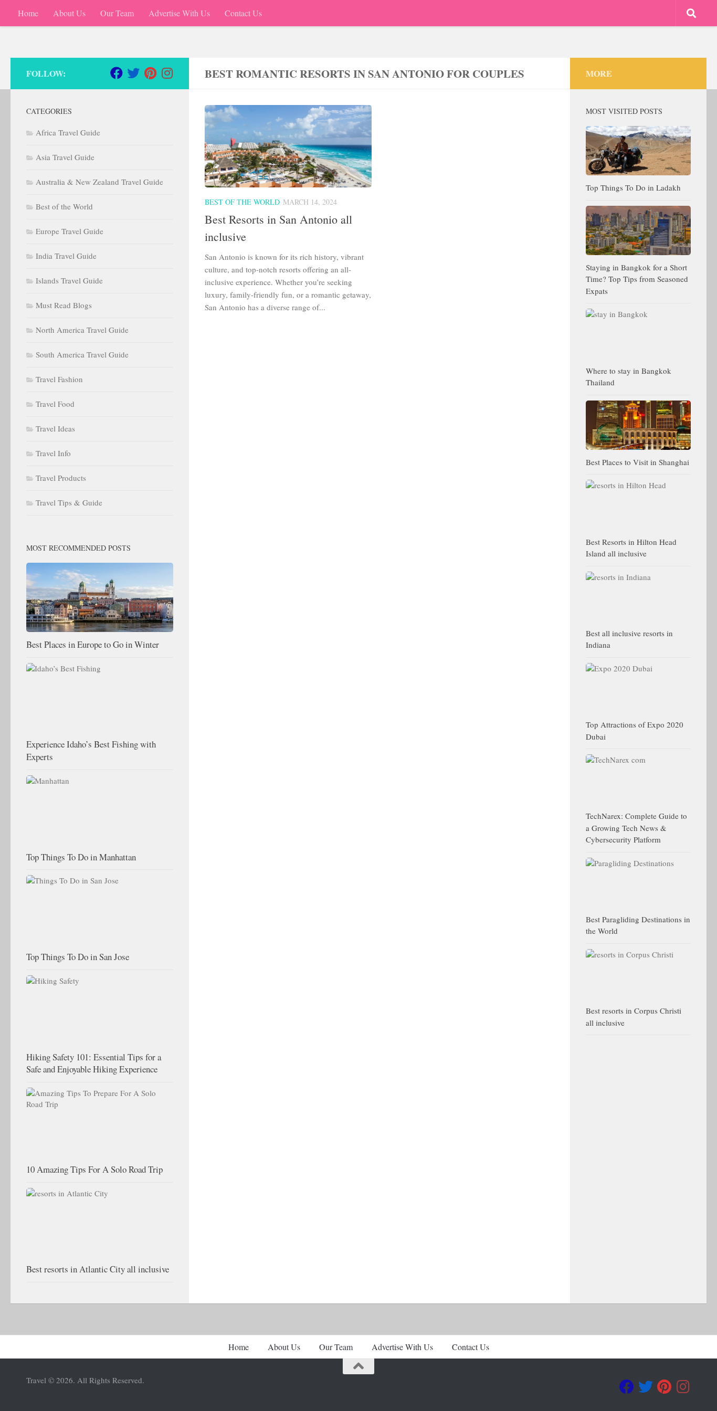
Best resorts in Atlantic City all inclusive (97, 1269)
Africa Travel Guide (68, 132)
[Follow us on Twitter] (133, 73)
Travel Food (55, 403)
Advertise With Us (179, 12)
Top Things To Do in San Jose (77, 957)
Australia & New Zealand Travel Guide (99, 181)
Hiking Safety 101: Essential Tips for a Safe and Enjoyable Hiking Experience (93, 1063)
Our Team (117, 12)
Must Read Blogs (64, 305)
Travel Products (61, 477)
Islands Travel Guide (69, 280)
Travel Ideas (55, 428)
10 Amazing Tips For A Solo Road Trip (94, 1169)
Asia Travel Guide (65, 157)
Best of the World (242, 202)
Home (28, 12)
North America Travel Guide (82, 329)
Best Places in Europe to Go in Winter (92, 644)
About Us (69, 12)
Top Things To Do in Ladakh (633, 187)
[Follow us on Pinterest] (150, 73)
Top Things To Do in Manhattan (81, 857)
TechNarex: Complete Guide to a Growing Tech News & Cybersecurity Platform (636, 827)
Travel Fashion (59, 379)
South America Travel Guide (82, 354)
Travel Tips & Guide (69, 502)
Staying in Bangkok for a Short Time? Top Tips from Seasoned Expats (637, 279)
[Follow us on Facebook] (116, 73)
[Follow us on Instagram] (167, 73)
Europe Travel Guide (69, 231)
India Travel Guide (66, 255)
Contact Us (243, 12)
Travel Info (53, 453)
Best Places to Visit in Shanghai (637, 462)
